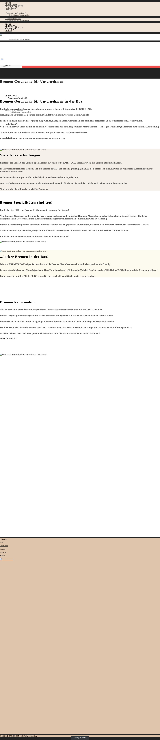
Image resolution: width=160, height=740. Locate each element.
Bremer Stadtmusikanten (108, 162)
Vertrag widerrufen (80, 738)
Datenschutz (4, 546)
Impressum (3, 539)
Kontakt (2, 555)
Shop (14, 120)
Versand (2, 549)
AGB (1, 542)
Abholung (3, 552)
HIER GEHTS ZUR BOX (8, 338)
